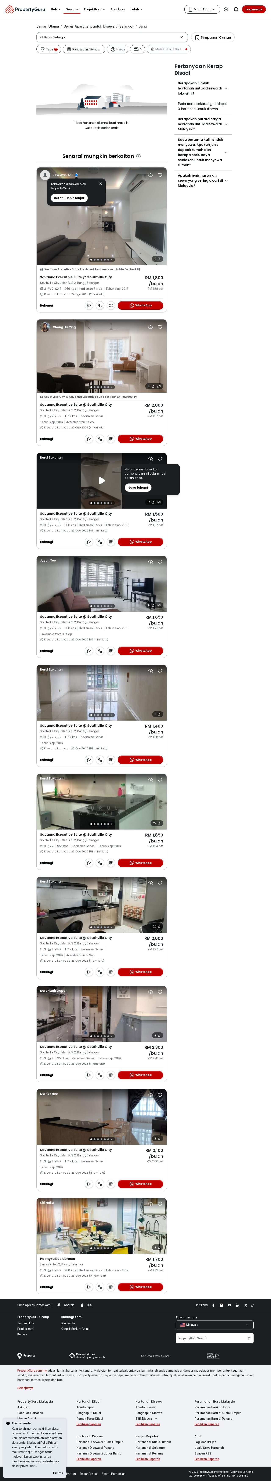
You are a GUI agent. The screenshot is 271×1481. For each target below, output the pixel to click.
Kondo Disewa (145, 1407)
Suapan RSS (203, 1453)
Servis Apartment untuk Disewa (89, 26)
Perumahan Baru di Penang (213, 1418)
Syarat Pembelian (114, 1473)
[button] (100, 184)
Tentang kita (25, 1323)
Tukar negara (186, 1317)
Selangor (126, 26)
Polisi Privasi (48, 1442)
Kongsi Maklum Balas (75, 1328)
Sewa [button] (70, 9)
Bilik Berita (68, 1323)
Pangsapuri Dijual (88, 1413)
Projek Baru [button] (92, 9)
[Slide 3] (98, 260)
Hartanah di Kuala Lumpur (153, 1442)
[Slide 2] (94, 260)
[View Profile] (59, 175)
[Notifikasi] (236, 9)
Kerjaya (22, 1334)
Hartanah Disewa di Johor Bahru (98, 1453)
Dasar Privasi (88, 1473)
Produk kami (25, 1328)
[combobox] (111, 37)
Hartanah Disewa (149, 1401)
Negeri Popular (147, 1436)
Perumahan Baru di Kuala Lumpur (218, 1413)
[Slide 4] (101, 260)
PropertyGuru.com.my (32, 1370)
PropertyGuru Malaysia (35, 1401)
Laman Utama (47, 26)
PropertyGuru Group (33, 1317)
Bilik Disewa (144, 1418)
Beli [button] (54, 9)
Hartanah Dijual (88, 1401)
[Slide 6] (108, 260)
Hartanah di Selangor (150, 1447)
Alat (198, 1436)
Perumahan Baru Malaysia (215, 1401)
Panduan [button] (118, 9)
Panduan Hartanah (30, 1413)
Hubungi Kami (71, 1317)
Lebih (135, 9)
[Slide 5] (105, 260)
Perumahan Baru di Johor (213, 1407)
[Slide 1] (91, 260)
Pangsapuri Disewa (149, 1413)
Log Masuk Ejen (205, 1442)
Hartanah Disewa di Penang (95, 1447)
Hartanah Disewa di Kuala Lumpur (99, 1442)
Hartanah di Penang (149, 1453)
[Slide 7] (111, 259)
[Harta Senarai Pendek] (159, 175)
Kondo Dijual (85, 1407)
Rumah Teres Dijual (89, 1418)
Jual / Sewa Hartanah (209, 1447)
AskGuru (23, 1407)
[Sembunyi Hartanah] (150, 175)
